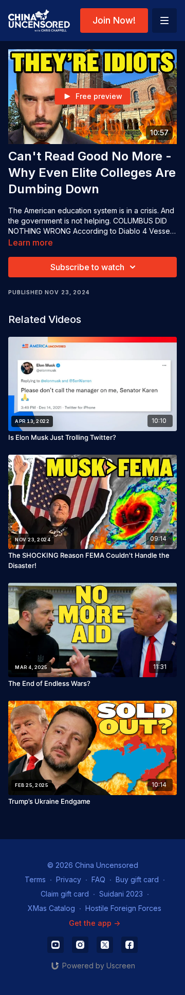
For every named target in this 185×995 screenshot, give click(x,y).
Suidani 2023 (121, 893)
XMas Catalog (51, 908)
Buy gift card (137, 879)
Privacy (68, 879)
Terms (35, 879)
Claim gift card (65, 893)
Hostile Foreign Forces (123, 908)
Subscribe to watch (87, 267)
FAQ (98, 879)
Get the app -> (94, 923)
